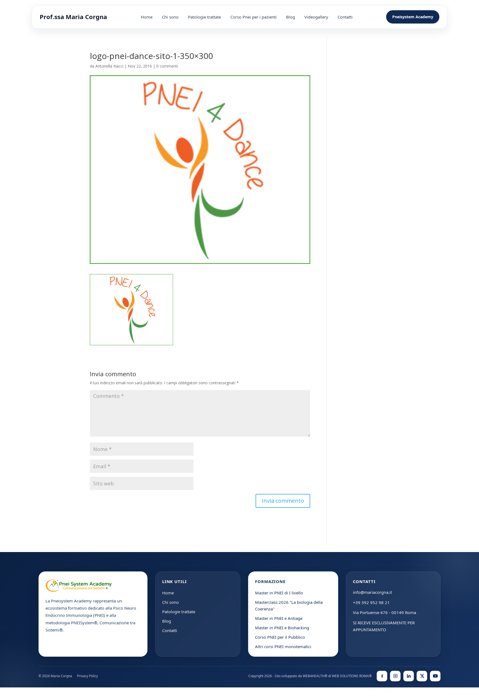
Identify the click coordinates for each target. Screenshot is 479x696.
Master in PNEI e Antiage (278, 618)
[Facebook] (382, 676)
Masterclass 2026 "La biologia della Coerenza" (289, 605)
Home (146, 17)
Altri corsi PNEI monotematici (283, 646)
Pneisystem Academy (412, 16)
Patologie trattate (204, 17)
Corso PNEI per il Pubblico (280, 637)
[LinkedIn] (408, 676)
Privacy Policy (87, 676)
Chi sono (170, 17)
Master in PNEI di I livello (279, 593)
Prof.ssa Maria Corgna (73, 17)
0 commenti (167, 66)
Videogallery (316, 17)
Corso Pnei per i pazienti (253, 17)
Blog (290, 17)
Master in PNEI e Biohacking (282, 627)
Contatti (345, 17)
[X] (422, 676)
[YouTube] (435, 676)
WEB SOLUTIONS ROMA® (352, 676)
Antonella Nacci (109, 66)
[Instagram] (395, 676)
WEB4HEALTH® (315, 676)
